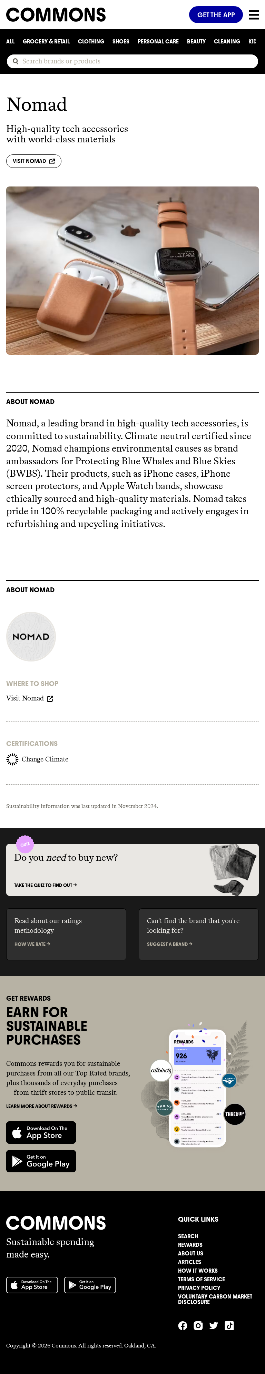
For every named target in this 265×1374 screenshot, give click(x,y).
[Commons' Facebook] (186, 1325)
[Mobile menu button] (251, 15)
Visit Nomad (29, 161)
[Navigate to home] (94, 15)
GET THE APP (216, 15)
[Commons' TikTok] (232, 1325)
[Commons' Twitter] (217, 1325)
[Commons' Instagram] (201, 1325)
